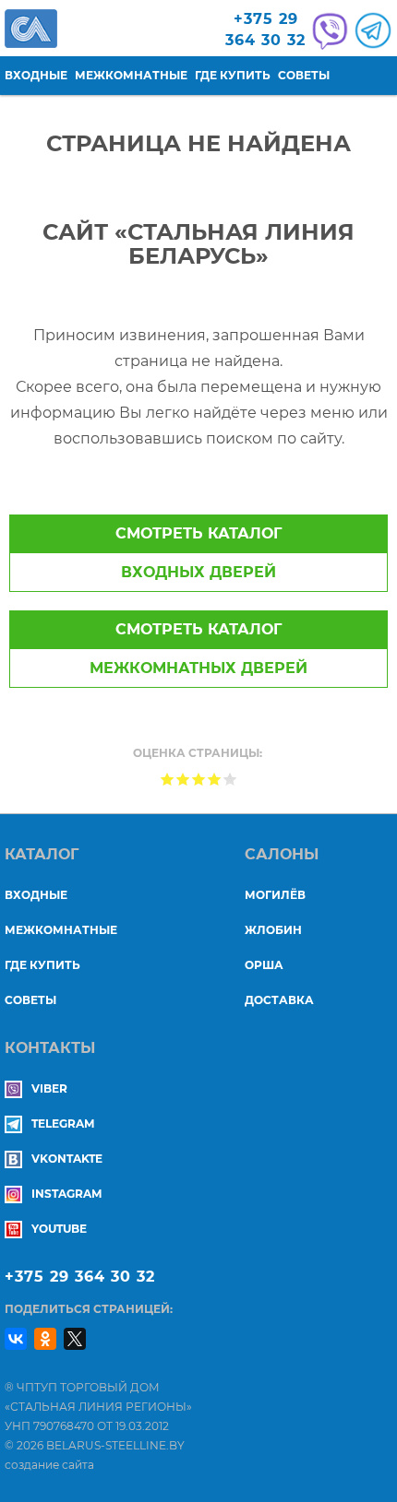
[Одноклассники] (45, 1339)
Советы (304, 75)
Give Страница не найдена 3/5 (199, 779)
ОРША (264, 965)
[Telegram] (370, 30)
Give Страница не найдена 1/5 (167, 779)
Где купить (233, 75)
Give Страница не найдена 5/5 (230, 779)
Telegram (62, 1123)
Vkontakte (66, 1158)
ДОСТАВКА (279, 1000)
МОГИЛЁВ (275, 895)
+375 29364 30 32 (265, 29)
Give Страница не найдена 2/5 (183, 779)
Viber (49, 1088)
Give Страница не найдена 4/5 (215, 779)
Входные (36, 75)
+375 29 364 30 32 (80, 1276)
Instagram (66, 1193)
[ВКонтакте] (16, 1339)
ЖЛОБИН (273, 930)
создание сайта (49, 1465)
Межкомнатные (131, 75)
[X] (75, 1339)
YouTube (59, 1229)
